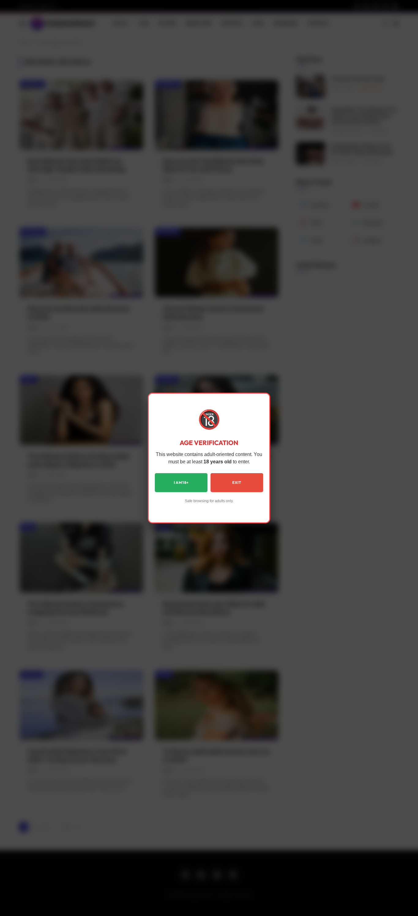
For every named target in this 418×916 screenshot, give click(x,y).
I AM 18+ (181, 482)
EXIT (236, 482)
